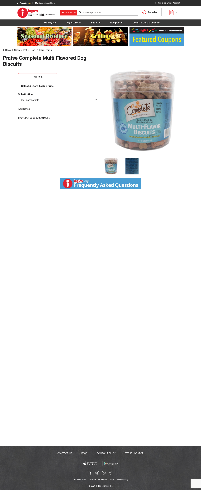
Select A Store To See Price (37, 85)
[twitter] (104, 473)
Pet (25, 50)
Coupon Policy (106, 453)
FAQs (84, 453)
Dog (33, 50)
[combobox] (68, 12)
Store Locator (134, 453)
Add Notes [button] (24, 108)
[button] (111, 166)
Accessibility (122, 479)
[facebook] (90, 473)
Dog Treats (45, 50)
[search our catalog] (80, 12)
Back (8, 50)
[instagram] (97, 473)
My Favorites (23, 3)
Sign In (160, 3)
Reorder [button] (152, 12)
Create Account (173, 3)
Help (112, 479)
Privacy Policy (79, 479)
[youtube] (110, 473)
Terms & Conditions (98, 479)
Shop (17, 50)
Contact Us (64, 453)
